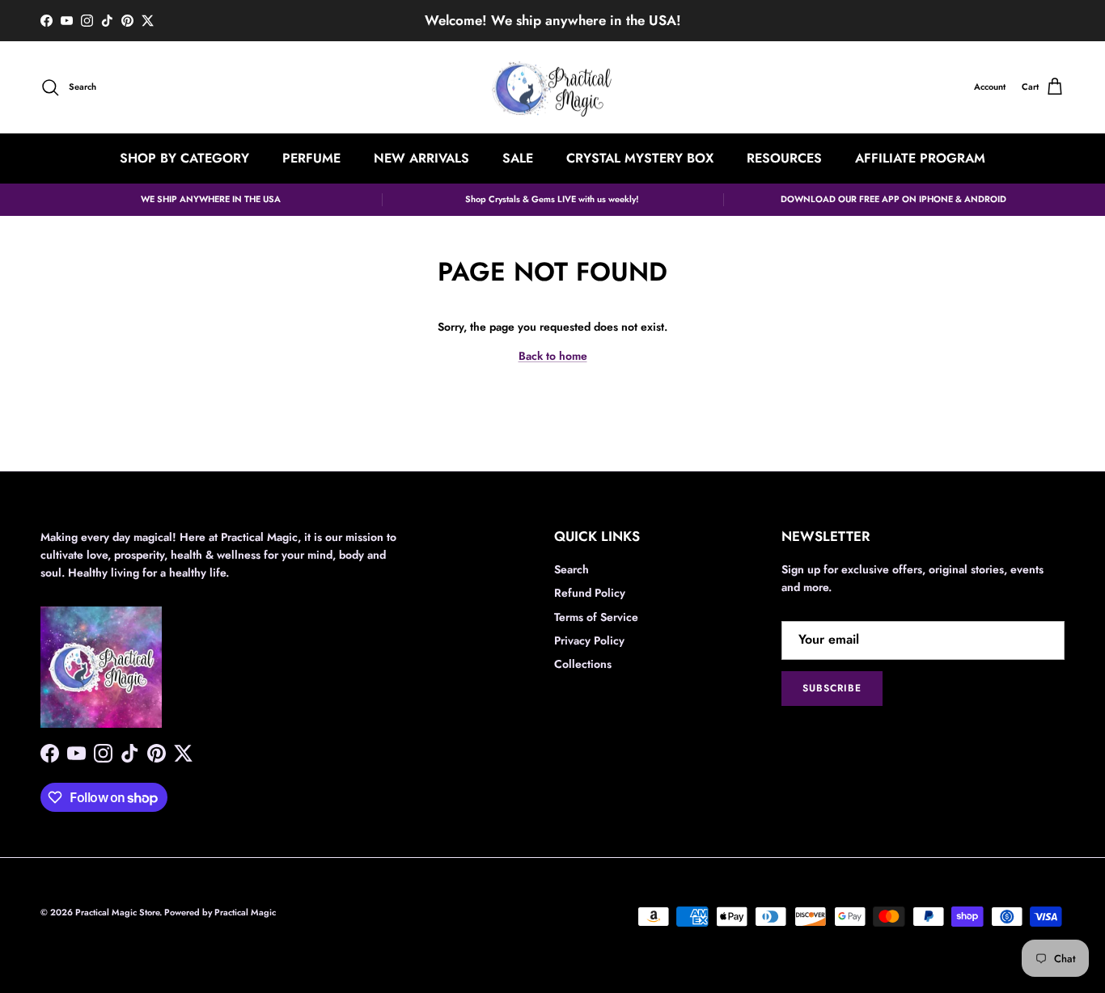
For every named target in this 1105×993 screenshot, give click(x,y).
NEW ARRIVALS (421, 158)
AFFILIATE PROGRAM (920, 158)
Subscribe (832, 688)
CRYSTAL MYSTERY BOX (639, 158)
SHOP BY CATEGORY (184, 158)
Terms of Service (596, 617)
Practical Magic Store (117, 912)
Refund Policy (589, 593)
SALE (517, 158)
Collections (583, 664)
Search (571, 569)
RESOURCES (784, 158)
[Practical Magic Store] (552, 87)
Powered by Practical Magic (220, 912)
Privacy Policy (589, 640)
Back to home (553, 356)
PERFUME (311, 158)
